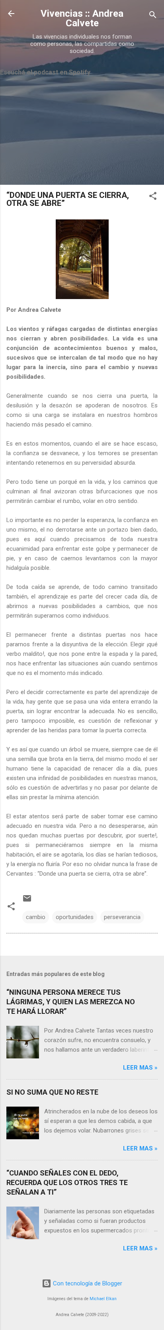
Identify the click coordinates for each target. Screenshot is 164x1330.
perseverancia (122, 917)
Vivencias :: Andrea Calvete (82, 18)
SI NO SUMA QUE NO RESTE (52, 1092)
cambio (35, 917)
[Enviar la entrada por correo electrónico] (27, 901)
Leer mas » (140, 1067)
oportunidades (75, 917)
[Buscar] (153, 16)
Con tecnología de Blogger (86, 1283)
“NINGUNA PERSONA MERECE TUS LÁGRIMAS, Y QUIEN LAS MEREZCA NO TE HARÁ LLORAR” (70, 1001)
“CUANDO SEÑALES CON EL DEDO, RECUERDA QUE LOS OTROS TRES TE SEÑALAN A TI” (67, 1182)
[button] (153, 197)
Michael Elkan (103, 1298)
